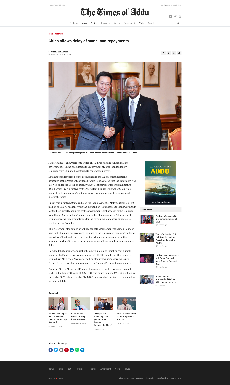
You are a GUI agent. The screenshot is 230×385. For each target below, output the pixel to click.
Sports (116, 23)
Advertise (139, 378)
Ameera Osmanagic (59, 52)
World (141, 23)
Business (105, 23)
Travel (151, 23)
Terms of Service (175, 378)
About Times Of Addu (126, 378)
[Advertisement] (160, 313)
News (84, 23)
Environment (129, 23)
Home (75, 23)
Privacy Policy (149, 378)
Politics (94, 23)
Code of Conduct (162, 378)
